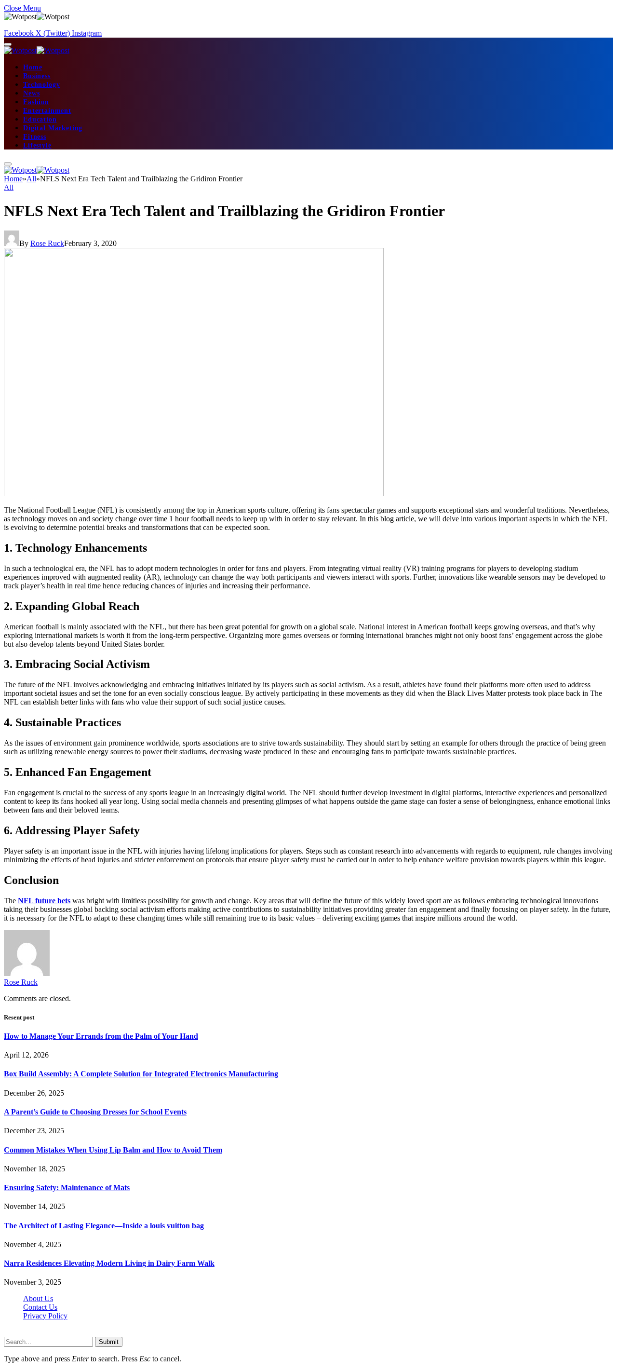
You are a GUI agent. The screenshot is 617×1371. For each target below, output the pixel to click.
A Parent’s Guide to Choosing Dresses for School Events (95, 1112)
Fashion (36, 102)
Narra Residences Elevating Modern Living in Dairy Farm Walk (109, 1263)
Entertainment (47, 110)
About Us (38, 1298)
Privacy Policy (45, 1316)
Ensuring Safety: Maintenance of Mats (67, 1187)
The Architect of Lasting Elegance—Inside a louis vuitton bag (104, 1226)
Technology (41, 84)
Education (40, 119)
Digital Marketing (52, 128)
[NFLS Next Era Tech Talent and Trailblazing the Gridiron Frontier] (194, 493)
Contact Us (40, 1307)
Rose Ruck (47, 243)
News (31, 93)
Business (37, 76)
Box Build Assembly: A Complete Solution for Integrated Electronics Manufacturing (141, 1074)
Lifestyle (37, 145)
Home (32, 67)
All (8, 187)
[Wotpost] (36, 50)
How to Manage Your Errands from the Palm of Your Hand (101, 1036)
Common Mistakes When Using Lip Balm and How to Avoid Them (113, 1150)
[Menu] (8, 44)
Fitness (34, 136)
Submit (109, 1341)
